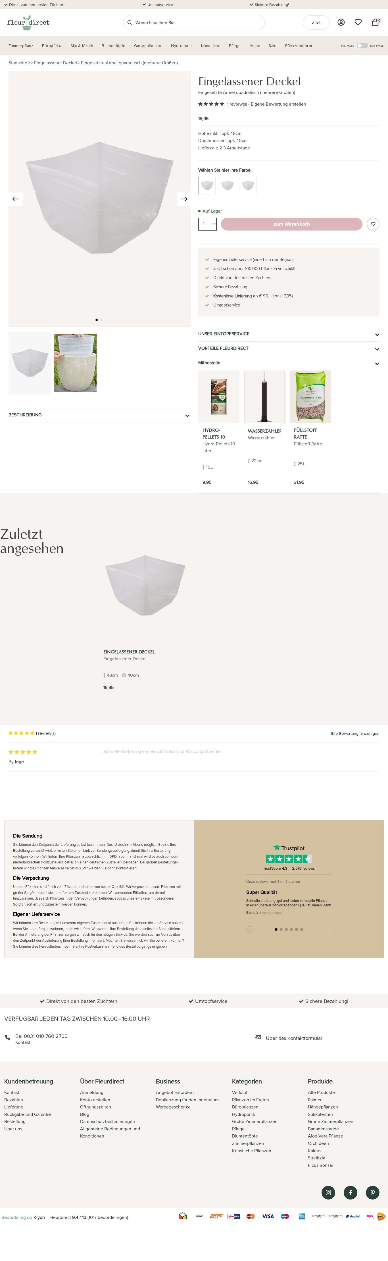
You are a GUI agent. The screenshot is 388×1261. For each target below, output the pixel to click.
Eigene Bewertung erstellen (278, 104)
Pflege (238, 1129)
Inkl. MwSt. (347, 46)
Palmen (315, 1100)
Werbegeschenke (173, 1107)
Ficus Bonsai (320, 1165)
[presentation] (16, 199)
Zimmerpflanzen (248, 1143)
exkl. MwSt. (376, 46)
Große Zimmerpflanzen (255, 1121)
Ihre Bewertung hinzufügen (355, 733)
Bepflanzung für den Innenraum (187, 1100)
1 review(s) (237, 104)
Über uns (13, 1129)
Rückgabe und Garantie (27, 1114)
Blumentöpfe (245, 1136)
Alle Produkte (321, 1092)
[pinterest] (372, 1193)
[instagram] (328, 1193)
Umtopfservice (160, 4)
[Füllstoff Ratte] (310, 397)
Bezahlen (13, 1100)
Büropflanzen (245, 1107)
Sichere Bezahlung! (272, 4)
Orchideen (318, 1143)
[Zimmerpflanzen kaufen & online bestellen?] (28, 22)
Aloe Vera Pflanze (325, 1136)
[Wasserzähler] (264, 397)
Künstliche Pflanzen (251, 1150)
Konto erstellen (95, 1100)
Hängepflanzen (323, 1107)
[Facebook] (350, 1193)
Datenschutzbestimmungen (107, 1121)
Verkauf (239, 1092)
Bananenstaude (323, 1129)
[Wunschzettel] (358, 22)
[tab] (42, 1124)
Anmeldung (91, 1092)
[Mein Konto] (341, 22)
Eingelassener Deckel (55, 62)
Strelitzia (316, 1158)
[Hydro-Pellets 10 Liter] (218, 397)
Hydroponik (243, 1114)
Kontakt (11, 1092)
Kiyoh (39, 1217)
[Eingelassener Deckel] (145, 586)
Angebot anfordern (175, 1092)
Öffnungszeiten (95, 1107)
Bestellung (15, 1121)
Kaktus (314, 1150)
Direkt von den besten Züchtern (37, 4)
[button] (96, 319)
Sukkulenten (320, 1114)
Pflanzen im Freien (250, 1100)
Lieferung (13, 1107)
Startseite (18, 62)
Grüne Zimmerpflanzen (330, 1121)
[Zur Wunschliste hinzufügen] (373, 224)
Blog (84, 1114)
